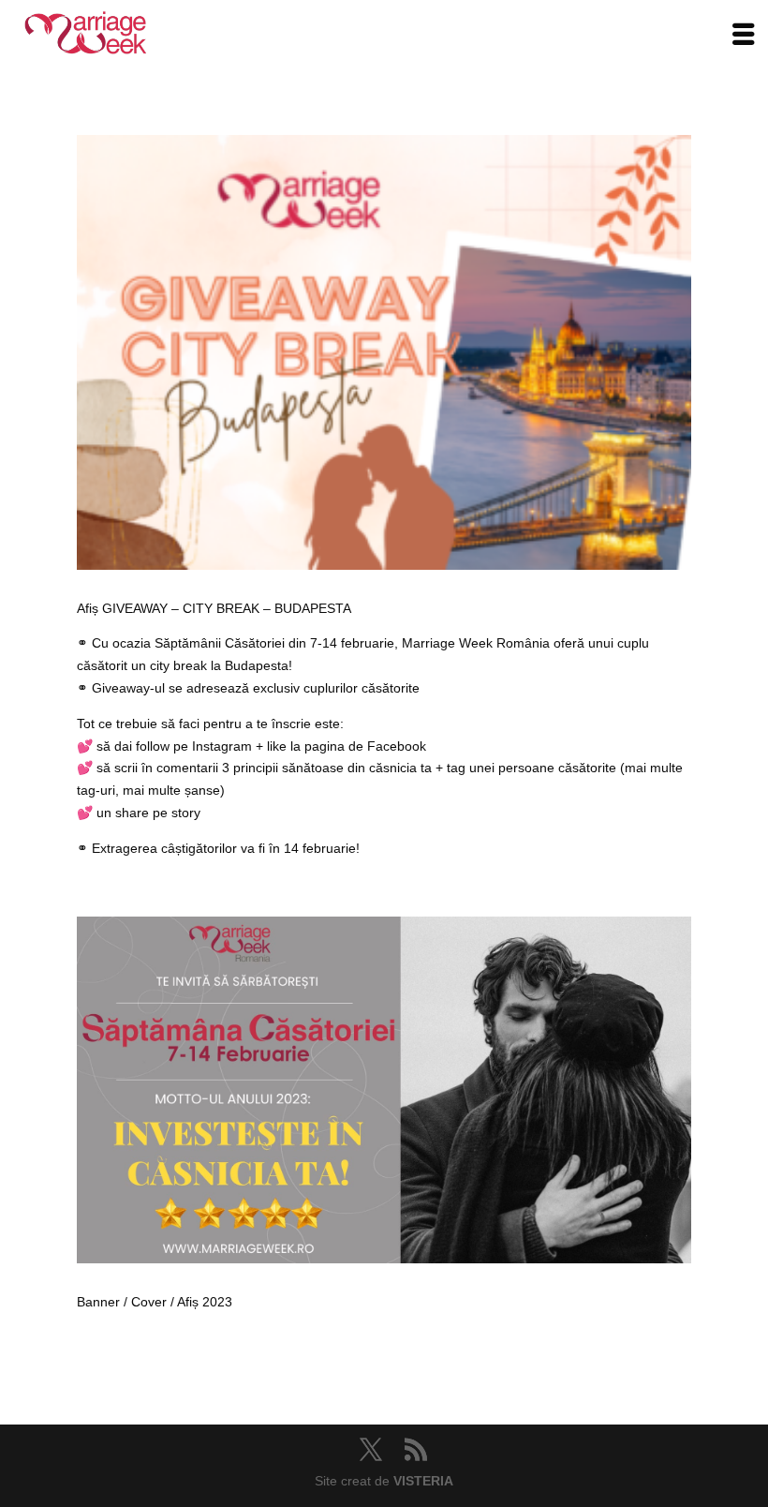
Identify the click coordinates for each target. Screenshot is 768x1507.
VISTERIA (423, 1480)
